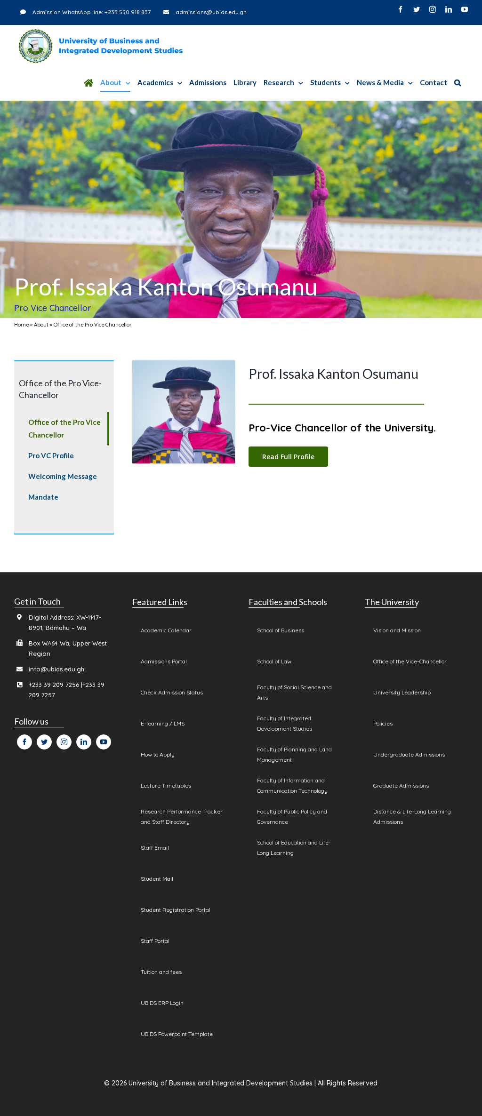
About (41, 324)
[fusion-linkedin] (83, 741)
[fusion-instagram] (64, 741)
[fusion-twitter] (44, 741)
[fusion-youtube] (103, 741)
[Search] (457, 82)
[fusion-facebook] (24, 741)
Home (21, 324)
